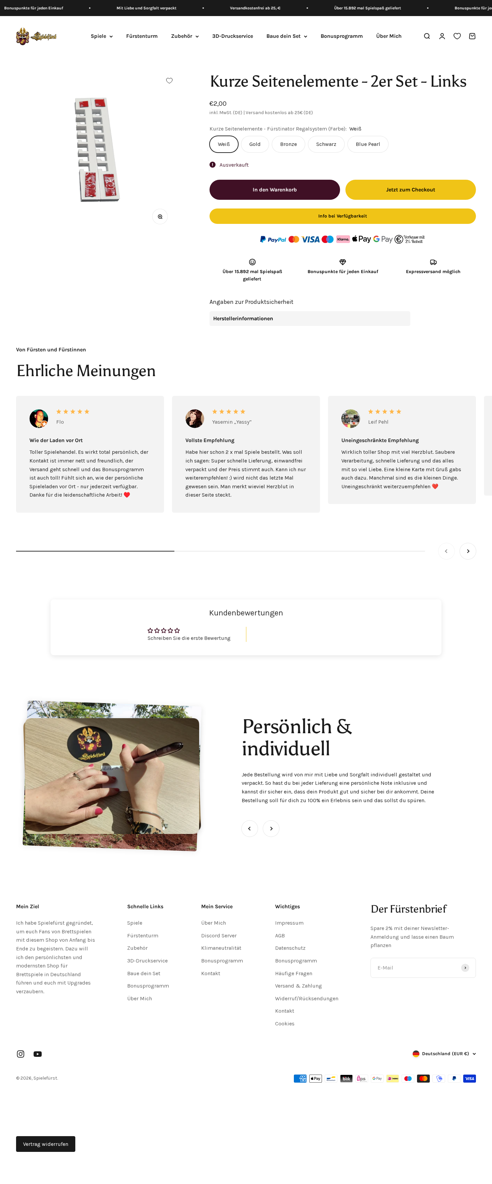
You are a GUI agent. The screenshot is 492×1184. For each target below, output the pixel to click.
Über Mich (389, 36)
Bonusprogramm (342, 36)
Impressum (289, 923)
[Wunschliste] (457, 36)
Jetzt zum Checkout (410, 189)
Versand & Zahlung (298, 986)
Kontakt (210, 973)
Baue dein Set (283, 36)
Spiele (98, 36)
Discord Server (219, 935)
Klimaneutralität (221, 948)
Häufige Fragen (293, 973)
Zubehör (181, 36)
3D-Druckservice (232, 36)
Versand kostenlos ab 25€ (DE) (279, 112)
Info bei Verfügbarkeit (342, 216)
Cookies (285, 1023)
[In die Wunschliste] (169, 81)
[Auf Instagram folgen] (20, 1054)
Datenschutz (290, 948)
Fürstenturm (142, 36)
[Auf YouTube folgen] (37, 1054)
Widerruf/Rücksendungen (306, 998)
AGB (280, 935)
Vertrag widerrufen (45, 1144)
